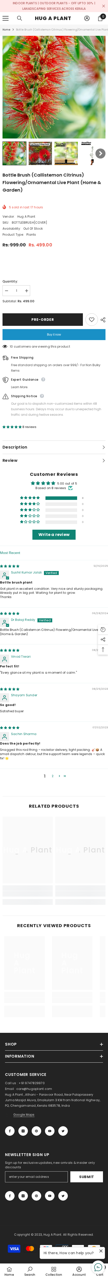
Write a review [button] (54, 534)
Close (103, 6)
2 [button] (52, 776)
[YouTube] (50, 1131)
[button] (14, 153)
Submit (86, 1176)
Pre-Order (42, 319)
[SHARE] (101, 320)
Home (6, 30)
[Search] (20, 18)
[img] (9, 566)
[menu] (6, 18)
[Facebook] (10, 1131)
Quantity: (10, 281)
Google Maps (24, 1114)
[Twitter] (63, 1131)
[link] (28, 894)
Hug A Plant (26, 216)
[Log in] (87, 18)
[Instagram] (23, 1131)
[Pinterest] (36, 1131)
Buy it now (54, 334)
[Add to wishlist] (91, 319)
